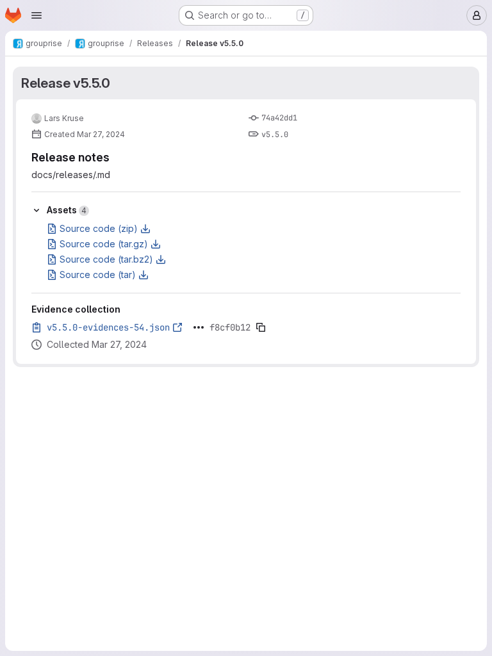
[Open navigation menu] (36, 15)
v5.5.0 (274, 134)
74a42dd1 (279, 118)
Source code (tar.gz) (104, 243)
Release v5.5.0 (65, 83)
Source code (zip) (99, 228)
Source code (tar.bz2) (106, 259)
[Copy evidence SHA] (260, 327)
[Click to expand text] (198, 327)
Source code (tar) (98, 274)
